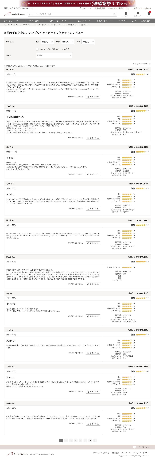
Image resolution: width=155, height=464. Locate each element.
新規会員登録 (100, 8)
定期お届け (145, 21)
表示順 (8, 55)
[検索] (114, 14)
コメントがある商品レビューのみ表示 (54, 49)
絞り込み (9, 42)
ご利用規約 (115, 453)
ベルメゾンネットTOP (11, 25)
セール (134, 21)
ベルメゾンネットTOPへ (141, 453)
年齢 (58, 42)
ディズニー (122, 21)
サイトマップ (125, 453)
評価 (78, 42)
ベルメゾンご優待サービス (118, 8)
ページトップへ (144, 447)
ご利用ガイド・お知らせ (141, 8)
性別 (37, 42)
